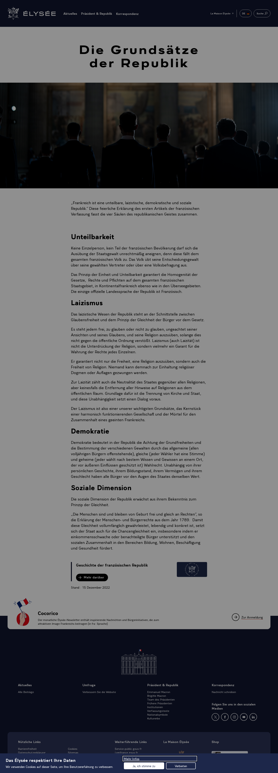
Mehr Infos (131, 758)
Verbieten (181, 766)
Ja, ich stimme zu (144, 766)
